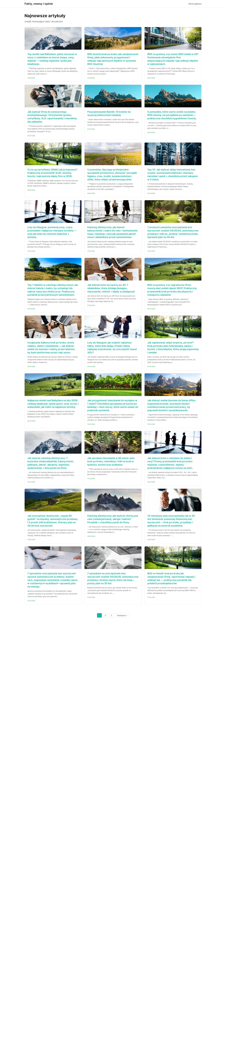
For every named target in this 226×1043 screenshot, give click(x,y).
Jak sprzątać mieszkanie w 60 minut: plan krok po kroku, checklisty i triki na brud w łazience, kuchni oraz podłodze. (111, 461)
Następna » (122, 615)
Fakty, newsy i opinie (38, 3)
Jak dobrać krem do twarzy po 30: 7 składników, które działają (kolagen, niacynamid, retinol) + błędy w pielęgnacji (111, 288)
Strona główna (195, 4)
